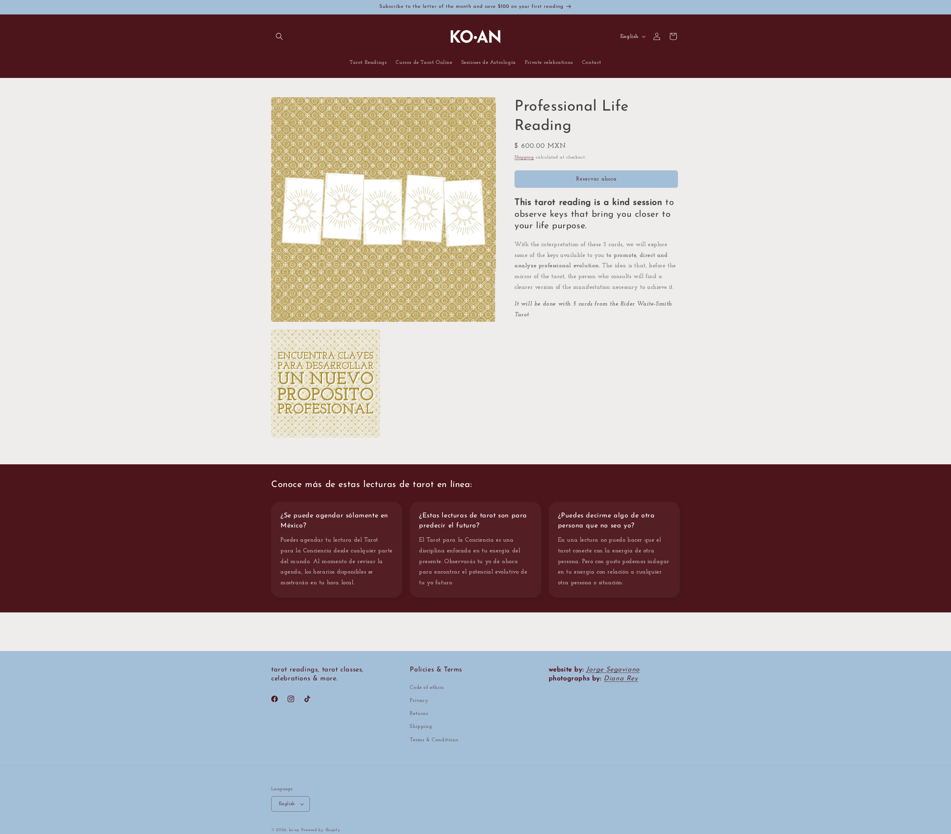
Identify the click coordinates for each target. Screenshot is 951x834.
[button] (279, 36)
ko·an (294, 830)
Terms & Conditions (434, 740)
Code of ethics (427, 687)
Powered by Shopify (321, 830)
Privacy (419, 700)
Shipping (524, 157)
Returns (419, 713)
